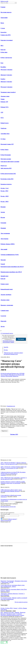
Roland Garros (5, 123)
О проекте (19, 613)
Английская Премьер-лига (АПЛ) (14, 373)
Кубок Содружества (6, 57)
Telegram (17, 612)
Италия (3, 217)
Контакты (3, 613)
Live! (7, 188)
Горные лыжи (5, 284)
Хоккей (3, 264)
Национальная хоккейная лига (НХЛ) (11, 272)
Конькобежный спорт (7, 289)
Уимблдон (3, 128)
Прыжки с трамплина (7, 305)
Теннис (3, 99)
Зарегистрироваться (6, 520)
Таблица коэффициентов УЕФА (10, 254)
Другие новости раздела (21, 602)
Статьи (3, 28)
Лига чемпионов (5, 233)
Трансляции (4, 17)
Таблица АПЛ (14, 434)
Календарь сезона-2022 (7, 179)
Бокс (2, 63)
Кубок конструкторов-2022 (8, 173)
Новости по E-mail (9, 612)
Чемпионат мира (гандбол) (8, 92)
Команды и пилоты (6, 184)
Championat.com (11, 406)
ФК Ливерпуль (14, 376)
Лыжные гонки (5, 96)
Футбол (3, 188)
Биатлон (3, 49)
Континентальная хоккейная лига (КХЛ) (12, 266)
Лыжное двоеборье (6, 294)
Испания (3, 207)
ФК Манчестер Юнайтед (15, 374)
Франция (3, 228)
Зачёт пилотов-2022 (6, 168)
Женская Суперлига (6, 75)
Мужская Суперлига (6, 69)
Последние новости (6, 12)
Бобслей (3, 278)
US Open (3, 139)
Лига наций (4, 249)
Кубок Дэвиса (4, 149)
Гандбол (3, 79)
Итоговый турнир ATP (7, 144)
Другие (3, 326)
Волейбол (3, 67)
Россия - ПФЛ (4, 201)
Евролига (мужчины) (7, 40)
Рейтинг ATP (4, 101)
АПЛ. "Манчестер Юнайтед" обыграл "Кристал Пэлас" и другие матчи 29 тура (13, 463)
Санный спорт (5, 310)
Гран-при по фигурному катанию (10, 161)
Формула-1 (4, 165)
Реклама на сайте (11, 613)
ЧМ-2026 (3, 260)
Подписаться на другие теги (8, 506)
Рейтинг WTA (4, 107)
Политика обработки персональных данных (12, 615)
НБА (2, 45)
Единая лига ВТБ (6, 35)
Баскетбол (3, 32)
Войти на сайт (4, 1)
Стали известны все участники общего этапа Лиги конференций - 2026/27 (12, 585)
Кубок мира (4, 52)
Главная (3, 7)
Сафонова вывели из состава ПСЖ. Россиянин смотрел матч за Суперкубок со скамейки (13, 474)
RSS (2, 612)
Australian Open (5, 133)
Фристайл (3, 321)
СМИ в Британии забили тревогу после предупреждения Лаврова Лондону (11, 490)
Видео (2, 23)
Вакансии (22, 612)
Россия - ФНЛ (4, 196)
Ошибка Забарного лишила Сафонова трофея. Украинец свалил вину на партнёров (13, 482)
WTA (2, 117)
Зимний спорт (4, 276)
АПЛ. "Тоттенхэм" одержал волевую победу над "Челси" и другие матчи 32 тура (13, 467)
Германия (3, 222)
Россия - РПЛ (4, 191)
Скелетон (3, 315)
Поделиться (4, 430)
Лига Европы (4, 238)
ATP (2, 112)
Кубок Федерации (6, 155)
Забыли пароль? (12, 519)
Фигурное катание (6, 159)
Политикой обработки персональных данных (8, 341)
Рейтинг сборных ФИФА (8, 244)
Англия (3, 212)
